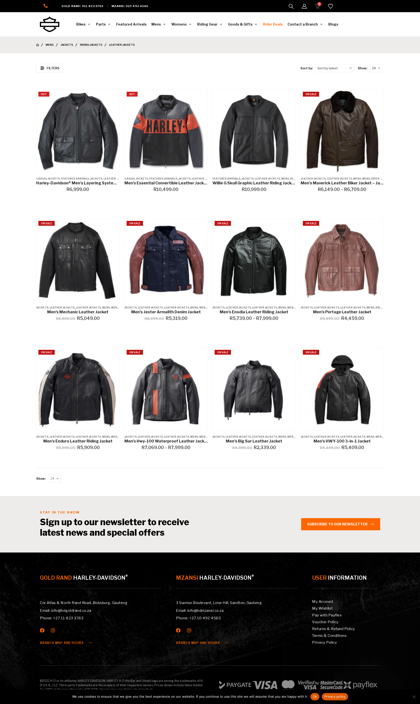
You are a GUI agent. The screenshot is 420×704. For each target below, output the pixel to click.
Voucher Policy (325, 622)
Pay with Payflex (327, 615)
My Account (322, 601)
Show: (362, 68)
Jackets (96, 178)
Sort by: (306, 68)
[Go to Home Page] (37, 45)
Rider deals (380, 178)
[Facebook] (42, 630)
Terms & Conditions (329, 635)
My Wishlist (322, 608)
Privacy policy (335, 696)
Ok (315, 696)
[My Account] (304, 6)
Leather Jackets (116, 178)
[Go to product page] (254, 131)
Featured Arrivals (75, 178)
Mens (285, 178)
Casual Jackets (48, 178)
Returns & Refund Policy (333, 629)
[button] (291, 6)
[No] (413, 696)
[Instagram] (53, 630)
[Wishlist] (330, 6)
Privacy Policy (324, 642)
